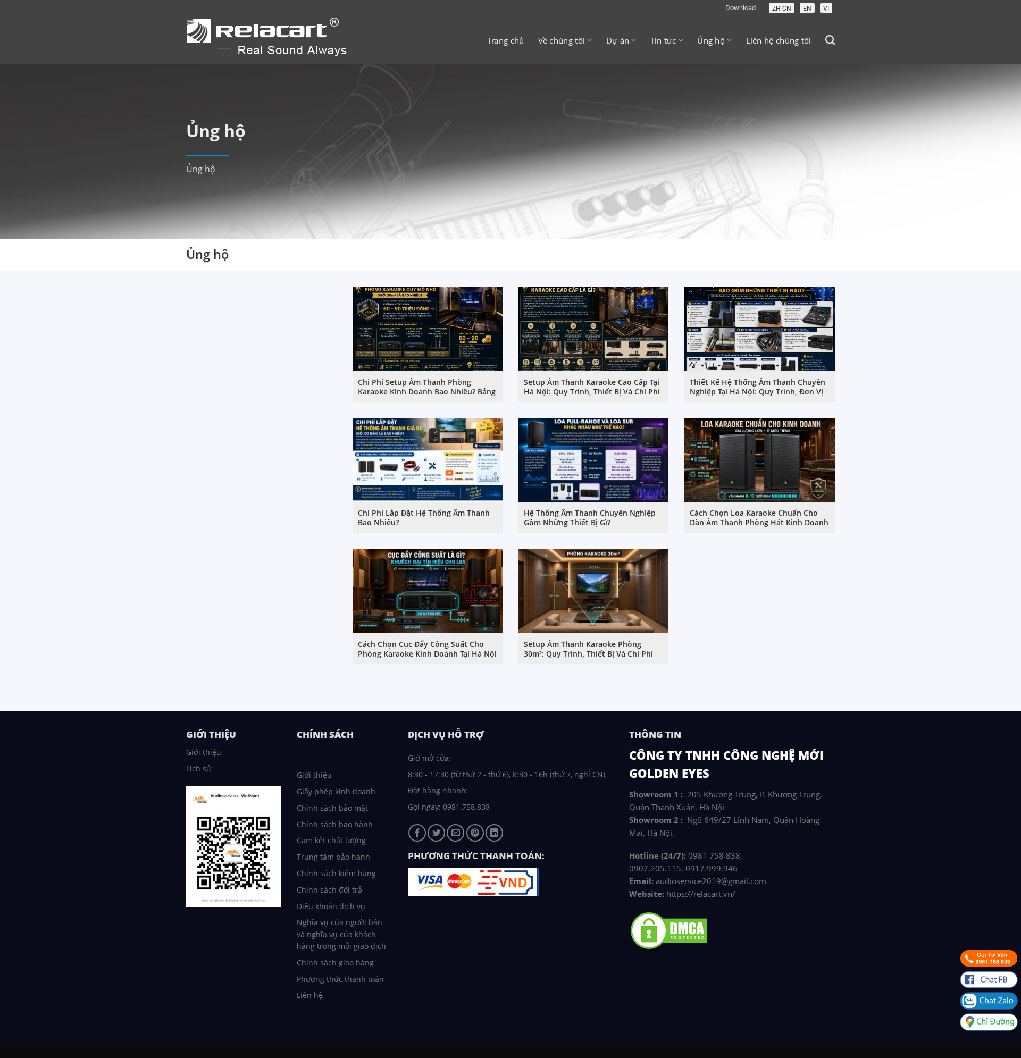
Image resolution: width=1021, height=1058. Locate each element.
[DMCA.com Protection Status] (669, 930)
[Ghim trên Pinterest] (475, 833)
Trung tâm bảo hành (333, 857)
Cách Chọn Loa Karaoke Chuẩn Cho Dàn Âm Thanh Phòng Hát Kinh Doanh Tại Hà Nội (759, 522)
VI (826, 8)
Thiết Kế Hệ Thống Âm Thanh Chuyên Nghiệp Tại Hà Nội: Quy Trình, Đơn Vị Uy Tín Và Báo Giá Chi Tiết (757, 391)
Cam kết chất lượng (331, 840)
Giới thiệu (203, 752)
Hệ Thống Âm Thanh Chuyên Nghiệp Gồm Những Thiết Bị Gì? (590, 517)
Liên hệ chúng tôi (778, 40)
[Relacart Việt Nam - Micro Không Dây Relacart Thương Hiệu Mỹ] (274, 38)
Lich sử (198, 768)
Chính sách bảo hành (335, 824)
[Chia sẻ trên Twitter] (436, 833)
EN (807, 8)
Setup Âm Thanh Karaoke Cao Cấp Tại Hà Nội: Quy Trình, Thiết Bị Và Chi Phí (592, 387)
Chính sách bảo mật (332, 808)
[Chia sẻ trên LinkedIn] (494, 833)
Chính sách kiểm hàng (336, 873)
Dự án (618, 40)
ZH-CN (781, 8)
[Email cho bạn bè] (455, 833)
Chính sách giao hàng (335, 963)
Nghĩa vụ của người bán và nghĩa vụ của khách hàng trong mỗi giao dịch (341, 934)
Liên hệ (310, 995)
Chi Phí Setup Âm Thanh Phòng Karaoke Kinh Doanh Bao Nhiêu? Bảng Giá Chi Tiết (427, 391)
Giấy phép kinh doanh (336, 791)
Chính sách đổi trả (329, 890)
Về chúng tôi (561, 40)
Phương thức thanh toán (340, 979)
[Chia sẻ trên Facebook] (417, 833)
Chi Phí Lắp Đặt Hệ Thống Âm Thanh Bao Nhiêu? (424, 517)
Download (740, 8)
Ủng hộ (711, 40)
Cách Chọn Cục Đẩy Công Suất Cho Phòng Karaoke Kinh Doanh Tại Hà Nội (427, 649)
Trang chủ (505, 40)
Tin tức (663, 40)
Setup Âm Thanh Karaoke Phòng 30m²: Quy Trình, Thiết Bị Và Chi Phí (588, 649)
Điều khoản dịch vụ (331, 906)
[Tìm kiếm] (830, 40)
